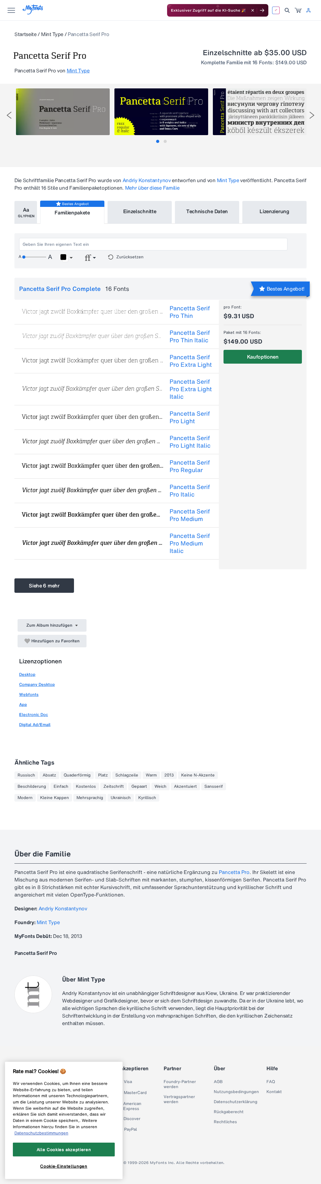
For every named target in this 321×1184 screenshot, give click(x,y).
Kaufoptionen (263, 356)
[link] (298, 10)
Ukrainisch (121, 797)
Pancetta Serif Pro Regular (190, 466)
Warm (151, 775)
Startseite (25, 34)
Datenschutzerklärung (235, 1101)
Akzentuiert (185, 786)
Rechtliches (225, 1121)
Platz (103, 775)
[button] (66, 258)
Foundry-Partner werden (180, 1084)
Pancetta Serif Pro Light (190, 417)
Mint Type (52, 34)
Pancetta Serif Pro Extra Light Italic (191, 389)
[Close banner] (252, 10)
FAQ (270, 1081)
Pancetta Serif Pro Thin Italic (190, 336)
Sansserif (213, 786)
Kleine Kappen (54, 797)
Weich (160, 786)
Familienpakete (72, 212)
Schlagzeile (126, 775)
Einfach (61, 786)
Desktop (27, 674)
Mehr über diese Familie (152, 188)
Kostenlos (86, 786)
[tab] (157, 141)
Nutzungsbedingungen (236, 1091)
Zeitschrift (113, 786)
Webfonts (29, 694)
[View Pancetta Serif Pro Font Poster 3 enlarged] (260, 111)
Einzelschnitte (139, 211)
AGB (218, 1081)
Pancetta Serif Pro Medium (190, 515)
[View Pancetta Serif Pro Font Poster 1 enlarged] (63, 111)
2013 (169, 775)
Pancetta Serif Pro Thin (190, 312)
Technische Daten (207, 211)
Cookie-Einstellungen (63, 1166)
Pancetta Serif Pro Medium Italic (190, 543)
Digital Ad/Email (34, 725)
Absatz (49, 775)
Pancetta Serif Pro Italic (190, 490)
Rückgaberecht (229, 1111)
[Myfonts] (33, 12)
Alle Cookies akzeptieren (64, 1149)
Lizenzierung (274, 211)
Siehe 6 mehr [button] (44, 585)
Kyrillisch (147, 797)
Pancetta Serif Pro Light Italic (190, 442)
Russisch (26, 775)
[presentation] (9, 115)
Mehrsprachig (89, 797)
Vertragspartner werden (179, 1099)
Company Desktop (37, 684)
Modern (25, 797)
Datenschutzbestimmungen (41, 1133)
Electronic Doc (33, 715)
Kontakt (274, 1091)
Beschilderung (32, 786)
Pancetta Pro (234, 872)
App (23, 705)
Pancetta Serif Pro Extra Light (191, 361)
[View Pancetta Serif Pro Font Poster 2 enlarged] (161, 111)
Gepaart (139, 786)
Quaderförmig (77, 775)
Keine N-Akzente (198, 775)
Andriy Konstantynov (147, 180)
